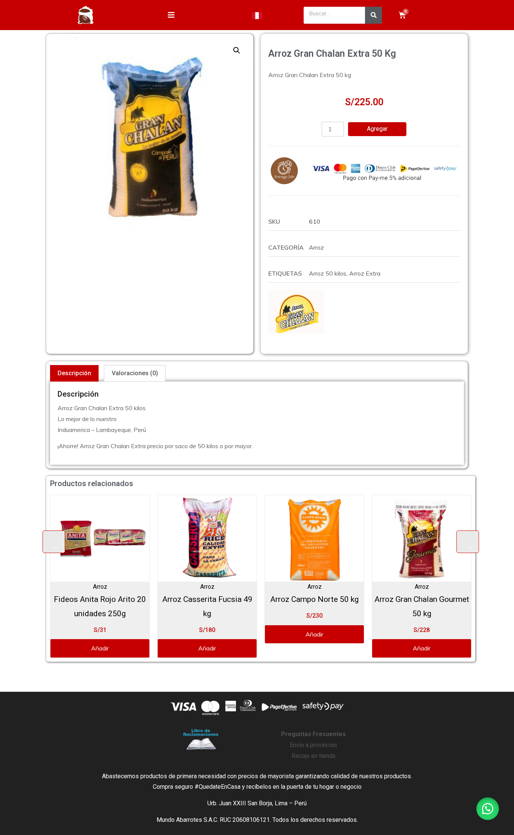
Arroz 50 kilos (327, 273)
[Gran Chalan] (296, 314)
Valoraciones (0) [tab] (135, 373)
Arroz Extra (364, 273)
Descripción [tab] (74, 373)
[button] (236, 50)
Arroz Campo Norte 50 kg (241, 599)
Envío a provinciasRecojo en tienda (313, 744)
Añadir (134, 648)
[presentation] (54, 541)
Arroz (316, 247)
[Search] (373, 15)
